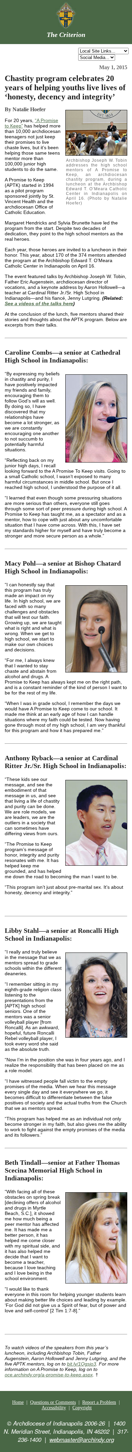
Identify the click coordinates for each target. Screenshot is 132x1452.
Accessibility (54, 1407)
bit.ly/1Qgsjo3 (81, 1364)
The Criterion (66, 34)
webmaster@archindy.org (81, 1439)
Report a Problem (99, 1402)
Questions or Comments (53, 1402)
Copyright (82, 1407)
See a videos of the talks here (39, 303)
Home (18, 1402)
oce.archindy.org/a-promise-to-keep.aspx (49, 1374)
